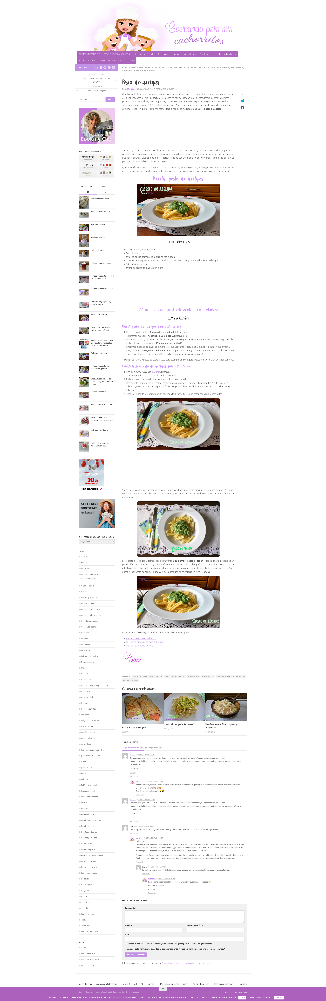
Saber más (279, 997)
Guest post (86, 691)
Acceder (84, 947)
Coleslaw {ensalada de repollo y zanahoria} (221, 726)
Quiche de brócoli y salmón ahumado (144, 642)
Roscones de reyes (89, 867)
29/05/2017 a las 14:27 (145, 826)
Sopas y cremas (87, 914)
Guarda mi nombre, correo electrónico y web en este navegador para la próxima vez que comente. (170, 944)
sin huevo (127, 70)
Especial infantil (86, 60)
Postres (84, 803)
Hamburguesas (89, 579)
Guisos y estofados (89, 697)
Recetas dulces (87, 826)
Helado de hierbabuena (101, 211)
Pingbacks (154, 747)
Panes (83, 761)
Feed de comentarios (90, 959)
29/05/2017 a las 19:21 (158, 867)
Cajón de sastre (87, 586)
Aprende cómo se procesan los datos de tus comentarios (187, 963)
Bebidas (84, 562)
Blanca (132, 755)
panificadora (86, 767)
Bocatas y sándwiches (90, 574)
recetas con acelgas (178, 676)
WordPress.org (87, 965)
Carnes (84, 592)
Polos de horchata (99, 353)
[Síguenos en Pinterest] (109, 67)
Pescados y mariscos (89, 791)
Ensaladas (85, 650)
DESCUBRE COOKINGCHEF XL (117, 54)
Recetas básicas (88, 814)
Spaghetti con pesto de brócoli (179, 724)
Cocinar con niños (88, 603)
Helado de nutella (98, 392)
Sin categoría (86, 885)
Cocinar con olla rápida (90, 609)
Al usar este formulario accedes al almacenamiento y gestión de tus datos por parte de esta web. (176, 949)
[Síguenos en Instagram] (96, 67)
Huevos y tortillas (88, 709)
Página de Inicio (85, 984)
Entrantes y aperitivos (90, 656)
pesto (167, 676)
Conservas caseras (89, 627)
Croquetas (85, 644)
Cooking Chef (86, 633)
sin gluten (237, 67)
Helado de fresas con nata (102, 404)
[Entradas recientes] (106, 192)
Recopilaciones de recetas (92, 855)
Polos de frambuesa (99, 430)
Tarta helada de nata (100, 199)
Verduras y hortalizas (148, 70)
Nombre (129, 925)
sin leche (84, 908)
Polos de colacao (98, 224)
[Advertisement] (178, 131)
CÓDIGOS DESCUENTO (89, 54)
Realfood (85, 808)
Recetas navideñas (89, 832)
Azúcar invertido (98, 237)
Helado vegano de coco (101, 263)
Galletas (84, 674)
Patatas (84, 779)
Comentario (130, 908)
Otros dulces (86, 744)
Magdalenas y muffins (90, 720)
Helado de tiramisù (99, 314)
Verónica (130, 89)
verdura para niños (238, 676)
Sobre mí (244, 984)
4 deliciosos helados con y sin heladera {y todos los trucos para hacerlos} (102, 343)
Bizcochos (85, 568)
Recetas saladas (193, 67)
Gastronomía (86, 679)
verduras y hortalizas (130, 680)
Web (127, 934)
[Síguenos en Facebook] (104, 67)
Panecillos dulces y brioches (92, 750)
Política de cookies (201, 984)
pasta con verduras (155, 676)
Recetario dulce (207, 54)
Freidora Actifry (87, 662)
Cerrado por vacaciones (91, 597)
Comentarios (134, 747)
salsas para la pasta (223, 676)
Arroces (84, 557)
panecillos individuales (90, 756)
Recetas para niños (89, 838)
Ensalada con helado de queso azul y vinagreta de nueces (102, 381)
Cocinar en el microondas (91, 615)
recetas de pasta (193, 676)
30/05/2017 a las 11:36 (166, 878)
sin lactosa (85, 902)
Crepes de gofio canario (134, 727)
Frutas (83, 668)
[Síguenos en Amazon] (100, 67)
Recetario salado (226, 54)
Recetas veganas (88, 849)
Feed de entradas (88, 953)
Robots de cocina (88, 861)
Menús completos (88, 732)
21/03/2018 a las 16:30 (154, 781)
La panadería (188, 54)
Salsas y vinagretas (217, 67)
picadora (156, 372)
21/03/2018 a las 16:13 (146, 799)
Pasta (149, 67)
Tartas (84, 920)
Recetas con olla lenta (144, 54)
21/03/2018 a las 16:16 (146, 755)
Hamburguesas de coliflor (139, 645)
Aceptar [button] (242, 997)
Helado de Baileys (98, 250)
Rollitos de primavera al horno (141, 638)
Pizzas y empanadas (89, 797)
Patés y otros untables (90, 785)
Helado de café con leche (102, 289)
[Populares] (88, 192)
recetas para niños (208, 676)
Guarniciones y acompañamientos (95, 685)
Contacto (129, 60)
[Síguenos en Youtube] (113, 67)
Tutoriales (85, 926)
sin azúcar (85, 879)
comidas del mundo (139, 676)
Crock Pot (85, 638)
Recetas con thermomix (168, 54)
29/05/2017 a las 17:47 (154, 838)
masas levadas (87, 726)
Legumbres (86, 715)
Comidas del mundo (133, 67)
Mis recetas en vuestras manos (174, 984)
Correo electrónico (196, 925)
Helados (84, 703)
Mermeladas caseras (89, 738)
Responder (134, 776)
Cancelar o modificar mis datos (260, 997)
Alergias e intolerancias (108, 60)
